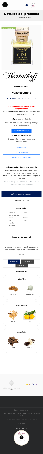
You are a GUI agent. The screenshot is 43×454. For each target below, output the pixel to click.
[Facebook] (24, 200)
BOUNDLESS (21, 147)
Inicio (13, 17)
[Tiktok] (20, 428)
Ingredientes (14, 261)
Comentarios (22, 265)
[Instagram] (26, 428)
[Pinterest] (23, 428)
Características (27, 261)
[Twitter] (28, 200)
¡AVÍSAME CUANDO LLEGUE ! (21, 194)
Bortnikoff (12, 220)
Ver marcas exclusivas (21, 131)
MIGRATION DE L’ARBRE (21, 157)
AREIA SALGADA (22, 152)
